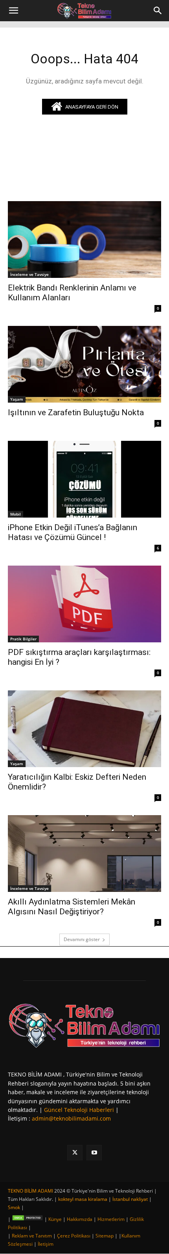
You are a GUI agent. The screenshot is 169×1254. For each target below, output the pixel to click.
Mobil (15, 514)
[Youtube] (94, 1152)
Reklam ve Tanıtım (32, 1235)
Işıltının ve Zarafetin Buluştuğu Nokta (76, 412)
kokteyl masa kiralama (82, 1199)
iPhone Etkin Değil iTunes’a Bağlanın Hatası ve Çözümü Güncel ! (72, 532)
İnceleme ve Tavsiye (29, 274)
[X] (75, 1152)
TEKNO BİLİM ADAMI (30, 1190)
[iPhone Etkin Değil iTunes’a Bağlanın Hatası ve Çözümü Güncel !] (84, 479)
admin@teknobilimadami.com (71, 1118)
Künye (55, 1219)
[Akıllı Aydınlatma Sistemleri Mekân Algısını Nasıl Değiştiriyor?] (84, 853)
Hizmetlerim (111, 1219)
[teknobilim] (84, 1025)
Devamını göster (82, 939)
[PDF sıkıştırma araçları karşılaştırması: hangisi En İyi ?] (84, 604)
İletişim (45, 1244)
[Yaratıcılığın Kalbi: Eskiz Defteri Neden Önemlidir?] (84, 728)
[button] (13, 10)
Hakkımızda (79, 1219)
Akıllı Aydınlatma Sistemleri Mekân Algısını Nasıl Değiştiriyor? (71, 906)
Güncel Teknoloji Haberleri (79, 1109)
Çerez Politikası (73, 1235)
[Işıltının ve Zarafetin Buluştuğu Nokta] (84, 364)
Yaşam (16, 399)
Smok (14, 1207)
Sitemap (105, 1235)
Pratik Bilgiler (23, 639)
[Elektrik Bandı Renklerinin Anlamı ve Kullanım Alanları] (84, 239)
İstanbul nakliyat (130, 1199)
